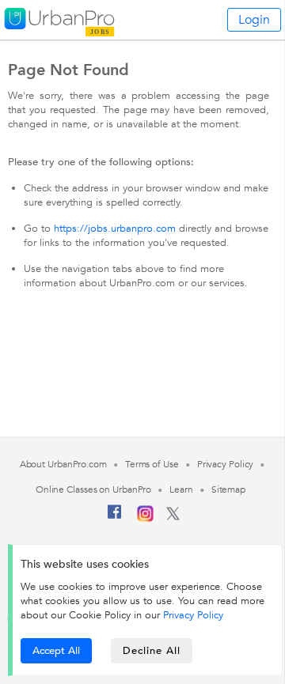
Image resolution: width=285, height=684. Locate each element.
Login (254, 19)
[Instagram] (145, 518)
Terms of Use (152, 464)
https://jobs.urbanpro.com (115, 228)
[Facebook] (114, 518)
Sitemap (228, 489)
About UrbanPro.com (63, 464)
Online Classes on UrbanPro (93, 489)
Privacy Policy (193, 615)
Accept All (56, 651)
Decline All (151, 651)
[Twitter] (173, 517)
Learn (181, 489)
